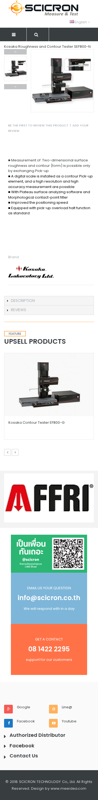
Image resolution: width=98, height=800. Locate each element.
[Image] (49, 554)
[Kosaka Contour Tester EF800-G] (49, 384)
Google (23, 707)
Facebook (26, 721)
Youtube (69, 721)
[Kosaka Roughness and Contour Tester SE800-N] (15, 68)
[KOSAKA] (51, 272)
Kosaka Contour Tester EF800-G (36, 422)
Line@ (67, 707)
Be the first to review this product (38, 125)
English (79, 22)
